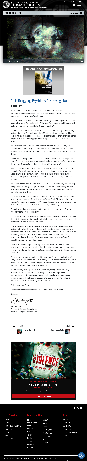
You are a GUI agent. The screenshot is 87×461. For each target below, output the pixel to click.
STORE (7, 432)
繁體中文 (30, 441)
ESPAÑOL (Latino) (47, 430)
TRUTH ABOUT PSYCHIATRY (13, 426)
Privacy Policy (51, 460)
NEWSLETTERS (67, 429)
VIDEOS (7, 423)
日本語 (29, 435)
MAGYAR (45, 420)
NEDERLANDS (30, 444)
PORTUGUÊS (46, 442)
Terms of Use (61, 460)
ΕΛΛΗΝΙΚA (47, 436)
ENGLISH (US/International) (32, 421)
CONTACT (66, 435)
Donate (66, 2)
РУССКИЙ (30, 438)
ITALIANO (45, 439)
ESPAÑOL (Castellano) (49, 433)
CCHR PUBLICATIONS (13, 13)
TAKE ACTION (9, 429)
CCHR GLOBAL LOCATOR (70, 432)
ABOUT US (8, 419)
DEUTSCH (30, 448)
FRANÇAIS (30, 429)
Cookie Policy (79, 460)
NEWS (7, 435)
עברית (29, 432)
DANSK (29, 425)
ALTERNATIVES (9, 439)
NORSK (45, 423)
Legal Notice (69, 460)
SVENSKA (45, 426)
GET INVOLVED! (67, 426)
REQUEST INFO (67, 423)
